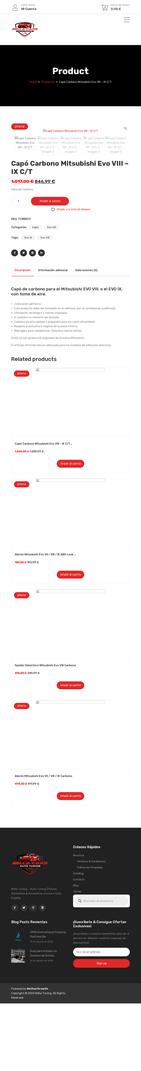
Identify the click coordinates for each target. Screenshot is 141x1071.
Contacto (79, 879)
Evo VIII (51, 227)
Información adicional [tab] (53, 270)
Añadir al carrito (50, 201)
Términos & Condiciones (91, 861)
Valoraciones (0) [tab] (86, 270)
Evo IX (28, 237)
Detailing (78, 873)
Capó (35, 227)
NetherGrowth (37, 988)
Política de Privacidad (89, 867)
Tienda (77, 891)
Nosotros (78, 855)
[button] (125, 128)
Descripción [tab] (23, 270)
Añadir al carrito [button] (70, 463)
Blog (75, 885)
